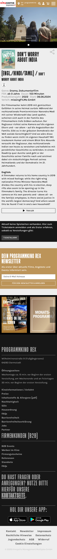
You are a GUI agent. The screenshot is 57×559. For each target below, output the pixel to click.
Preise (5, 393)
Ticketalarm (10, 238)
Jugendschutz (16, 539)
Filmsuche (39, 3)
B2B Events (8, 446)
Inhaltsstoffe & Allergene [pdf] (19, 397)
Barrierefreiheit (10, 417)
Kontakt (11, 531)
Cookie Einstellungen (28, 543)
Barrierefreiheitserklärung (17, 421)
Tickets (28, 38)
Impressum (44, 531)
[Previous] (3, 315)
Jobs (4, 425)
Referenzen (8, 458)
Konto (43, 3)
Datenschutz (43, 535)
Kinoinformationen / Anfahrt (18, 389)
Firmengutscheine (12, 454)
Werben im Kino (10, 450)
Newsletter (27, 531)
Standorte (7, 462)
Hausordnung (9, 409)
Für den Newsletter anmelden (28, 283)
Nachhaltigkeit (10, 401)
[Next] (53, 315)
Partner (6, 429)
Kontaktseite (13, 496)
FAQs (4, 413)
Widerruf (43, 539)
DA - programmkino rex (28, 4)
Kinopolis (8, 3)
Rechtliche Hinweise (19, 535)
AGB (31, 539)
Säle (4, 405)
